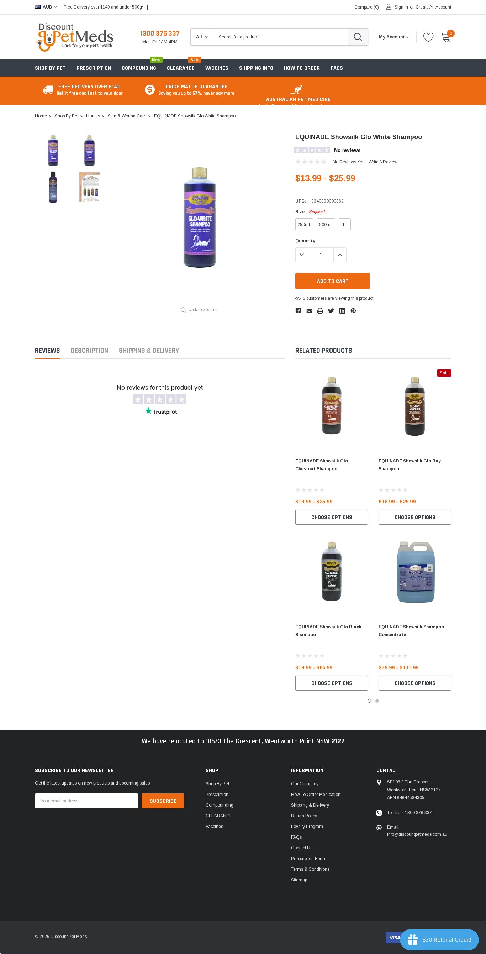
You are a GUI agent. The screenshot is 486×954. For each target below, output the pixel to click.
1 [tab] (369, 701)
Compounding (139, 68)
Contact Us (301, 847)
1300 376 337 (160, 33)
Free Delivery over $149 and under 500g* (104, 7)
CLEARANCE (219, 815)
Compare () (366, 7)
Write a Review (383, 161)
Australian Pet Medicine (298, 102)
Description (89, 350)
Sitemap (299, 879)
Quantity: (306, 240)
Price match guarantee (196, 89)
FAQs (296, 837)
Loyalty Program (307, 826)
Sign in (401, 7)
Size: (309, 211)
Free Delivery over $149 (90, 89)
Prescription (93, 68)
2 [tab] (377, 701)
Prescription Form (308, 858)
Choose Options (331, 517)
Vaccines (214, 826)
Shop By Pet (50, 68)
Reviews (47, 350)
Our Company (304, 783)
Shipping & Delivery (149, 350)
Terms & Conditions (310, 869)
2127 (338, 741)
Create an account (433, 7)
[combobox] (280, 37)
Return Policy (304, 815)
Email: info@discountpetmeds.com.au (417, 831)
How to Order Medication (315, 794)
